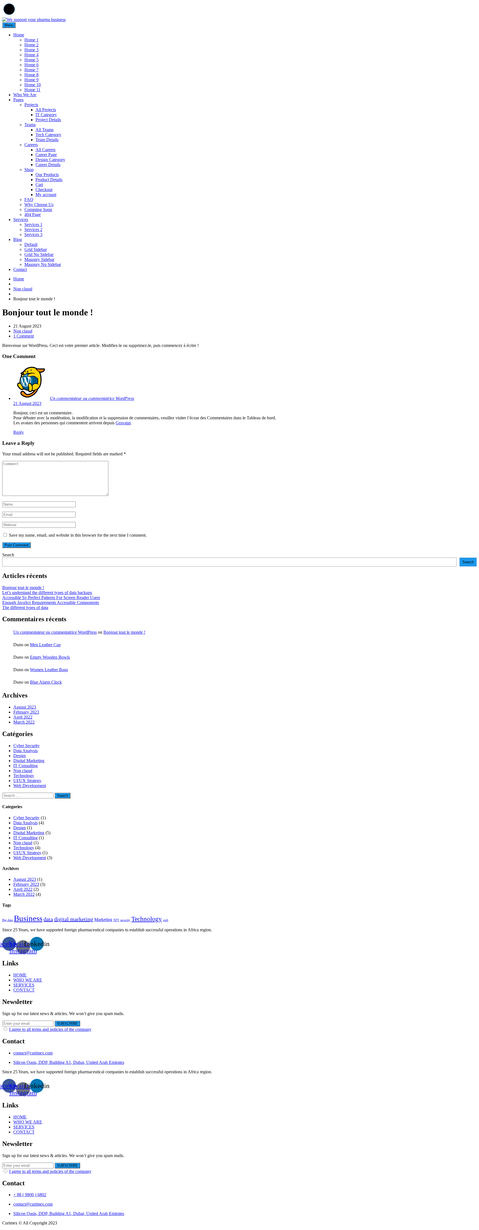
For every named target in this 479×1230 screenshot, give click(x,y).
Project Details (48, 119)
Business (28, 918)
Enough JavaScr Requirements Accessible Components (50, 602)
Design (19, 755)
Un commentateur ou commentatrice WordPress (92, 398)
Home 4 (31, 54)
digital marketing (73, 919)
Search (8, 554)
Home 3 (31, 49)
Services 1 (33, 224)
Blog (17, 239)
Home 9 (31, 79)
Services (20, 219)
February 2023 (26, 712)
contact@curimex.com (33, 1053)
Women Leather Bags (49, 669)
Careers (31, 144)
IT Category (46, 114)
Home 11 (32, 89)
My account (45, 194)
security (125, 920)
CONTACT (24, 990)
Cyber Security (26, 745)
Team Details (46, 139)
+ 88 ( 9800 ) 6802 (29, 1194)
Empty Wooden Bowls (50, 657)
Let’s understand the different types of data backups (47, 592)
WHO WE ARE (27, 980)
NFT (116, 920)
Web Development (29, 785)
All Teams (44, 129)
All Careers (45, 149)
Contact (20, 269)
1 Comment (23, 336)
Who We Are (24, 94)
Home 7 (31, 69)
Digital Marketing (28, 760)
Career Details (47, 164)
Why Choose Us (38, 204)
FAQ (28, 199)
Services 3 (33, 234)
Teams (30, 124)
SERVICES (23, 985)
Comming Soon (38, 209)
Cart (39, 184)
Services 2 (33, 229)
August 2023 (24, 707)
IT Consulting (25, 765)
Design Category (50, 159)
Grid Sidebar (35, 249)
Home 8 (31, 74)
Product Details (48, 179)
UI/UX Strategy (27, 780)
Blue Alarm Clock (46, 682)
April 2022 (22, 717)
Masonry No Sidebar (42, 264)
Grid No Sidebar (38, 254)
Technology (23, 775)
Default (30, 244)
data (48, 919)
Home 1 (31, 39)
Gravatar (123, 422)
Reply (18, 432)
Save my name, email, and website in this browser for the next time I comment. (78, 535)
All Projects (45, 109)
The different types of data (25, 607)
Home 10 (32, 84)
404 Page (32, 214)
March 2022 (24, 722)
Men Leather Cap (45, 644)
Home (18, 34)
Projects (31, 104)
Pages (18, 99)
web (165, 920)
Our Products (47, 174)
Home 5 (31, 59)
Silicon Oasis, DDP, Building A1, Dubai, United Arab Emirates (68, 1062)
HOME (20, 975)
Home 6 (31, 64)
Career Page (46, 154)
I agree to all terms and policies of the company (50, 1029)
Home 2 (31, 44)
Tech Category (48, 134)
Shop (29, 169)
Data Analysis (25, 750)
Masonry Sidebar (39, 259)
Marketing (103, 919)
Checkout (43, 189)
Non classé (22, 288)
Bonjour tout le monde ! (23, 587)
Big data (7, 920)
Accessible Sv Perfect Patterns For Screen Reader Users (51, 597)
